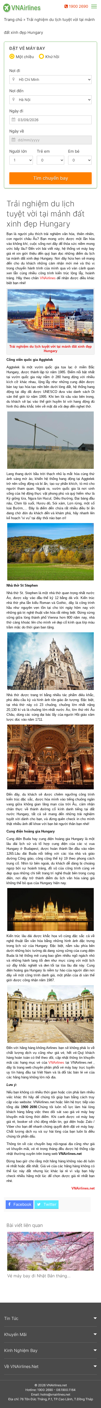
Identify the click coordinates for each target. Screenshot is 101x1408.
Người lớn (18, 151)
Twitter (49, 1204)
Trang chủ (13, 19)
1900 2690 (78, 6)
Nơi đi (14, 70)
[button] (50, 1319)
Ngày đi (16, 110)
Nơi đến (16, 90)
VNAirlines (48, 278)
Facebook (21, 1204)
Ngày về (16, 131)
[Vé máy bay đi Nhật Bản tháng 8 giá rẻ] (50, 1251)
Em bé (74, 151)
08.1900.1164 (66, 1390)
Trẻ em (43, 151)
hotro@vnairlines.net (55, 1394)
